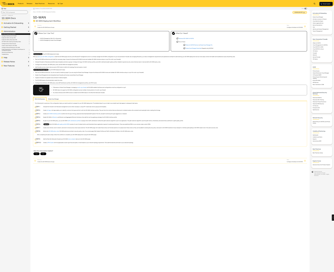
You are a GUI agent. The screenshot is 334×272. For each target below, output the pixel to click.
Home (34, 12)
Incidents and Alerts (317, 137)
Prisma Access (316, 71)
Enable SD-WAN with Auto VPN (9, 37)
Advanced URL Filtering (318, 99)
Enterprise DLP (316, 107)
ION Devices (316, 82)
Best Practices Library (318, 152)
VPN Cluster (50, 142)
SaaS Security (316, 109)
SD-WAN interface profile (54, 113)
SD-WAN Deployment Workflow (9, 34)
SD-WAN (39, 12)
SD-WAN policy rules (54, 131)
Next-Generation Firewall (319, 172)
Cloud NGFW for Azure (318, 49)
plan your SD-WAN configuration (46, 56)
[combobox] (14, 12)
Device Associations (317, 25)
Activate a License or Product (320, 19)
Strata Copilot (326, 4)
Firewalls (315, 53)
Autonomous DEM (317, 141)
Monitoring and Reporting (7, 52)
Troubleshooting (5, 54)
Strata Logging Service (318, 23)
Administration (317, 174)
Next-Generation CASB (318, 84)
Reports (315, 139)
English (327, 174)
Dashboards (315, 135)
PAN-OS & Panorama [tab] (40, 99)
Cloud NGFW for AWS (318, 47)
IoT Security (315, 105)
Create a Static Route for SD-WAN (9, 45)
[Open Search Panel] (314, 4)
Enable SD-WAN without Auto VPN (9, 39)
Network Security (318, 171)
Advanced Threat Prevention (319, 101)
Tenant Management (318, 31)
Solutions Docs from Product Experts (321, 164)
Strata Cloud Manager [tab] (53, 99)
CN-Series (315, 51)
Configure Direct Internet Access (9, 43)
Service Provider (316, 57)
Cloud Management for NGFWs (320, 45)
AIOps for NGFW (317, 43)
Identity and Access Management (321, 29)
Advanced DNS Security (318, 103)
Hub (314, 27)
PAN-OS (315, 55)
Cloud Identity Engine (318, 21)
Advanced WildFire (317, 97)
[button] (333, 218)
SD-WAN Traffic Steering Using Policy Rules (11, 41)
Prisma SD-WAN (316, 80)
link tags (49, 110)
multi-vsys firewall (82, 87)
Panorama (316, 175)
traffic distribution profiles (74, 120)
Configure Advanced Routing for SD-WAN (11, 47)
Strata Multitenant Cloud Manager (321, 73)
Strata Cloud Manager (318, 17)
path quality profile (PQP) (63, 124)
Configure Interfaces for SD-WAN (9, 35)
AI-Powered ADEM (317, 75)
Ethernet (55, 117)
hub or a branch (71, 139)
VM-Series (315, 59)
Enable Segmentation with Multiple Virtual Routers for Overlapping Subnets (13, 50)
